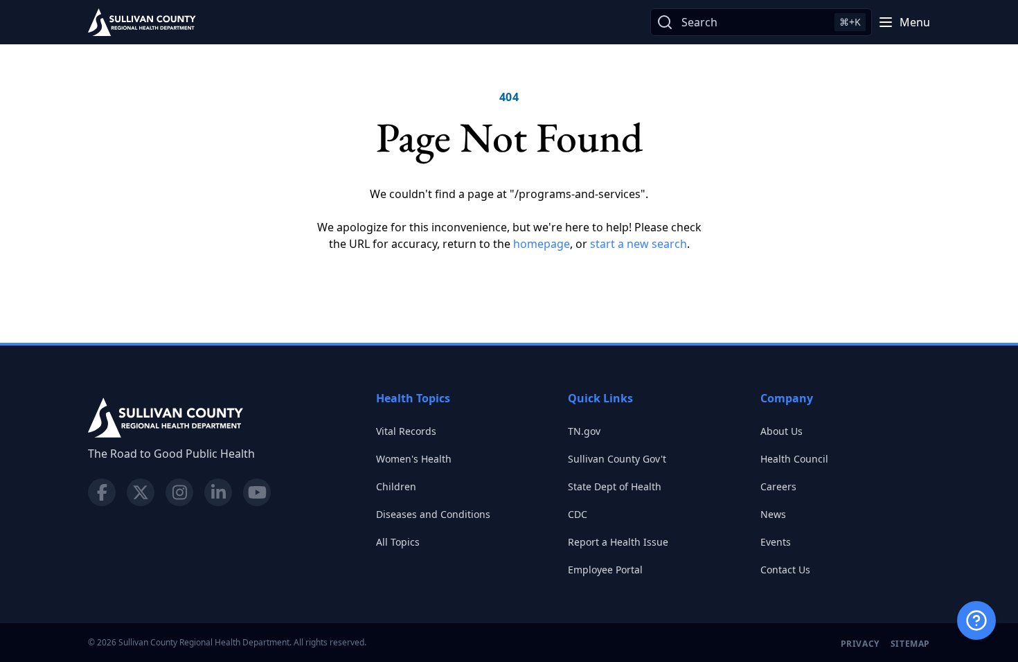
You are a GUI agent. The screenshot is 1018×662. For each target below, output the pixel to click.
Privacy (860, 644)
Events (775, 541)
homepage (541, 243)
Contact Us (785, 569)
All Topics (398, 541)
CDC (577, 514)
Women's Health (414, 458)
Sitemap (910, 644)
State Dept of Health (614, 486)
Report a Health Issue (618, 541)
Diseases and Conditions (433, 514)
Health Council (794, 458)
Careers (778, 486)
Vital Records (406, 431)
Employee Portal (605, 569)
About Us (781, 431)
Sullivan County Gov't (617, 458)
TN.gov (584, 431)
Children (396, 486)
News (773, 514)
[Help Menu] (976, 620)
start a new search (638, 243)
